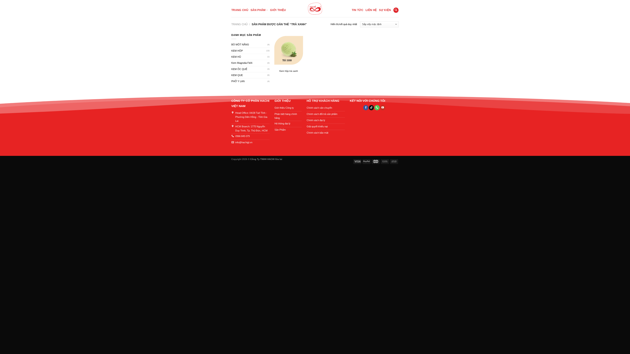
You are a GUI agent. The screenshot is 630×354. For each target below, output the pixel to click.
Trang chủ (239, 10)
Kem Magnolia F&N (241, 62)
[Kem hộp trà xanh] (288, 50)
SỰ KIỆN (385, 10)
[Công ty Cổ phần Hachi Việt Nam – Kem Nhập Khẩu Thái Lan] (315, 8)
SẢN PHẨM (258, 10)
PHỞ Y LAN (238, 81)
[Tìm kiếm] (395, 10)
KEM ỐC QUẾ (239, 69)
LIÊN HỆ (371, 10)
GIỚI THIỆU (278, 10)
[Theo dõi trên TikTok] (371, 107)
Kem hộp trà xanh (288, 71)
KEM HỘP (237, 50)
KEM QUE (237, 75)
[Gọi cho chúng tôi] (376, 107)
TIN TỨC (357, 10)
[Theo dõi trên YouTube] (382, 107)
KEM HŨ (236, 56)
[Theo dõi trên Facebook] (365, 107)
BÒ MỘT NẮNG (240, 44)
